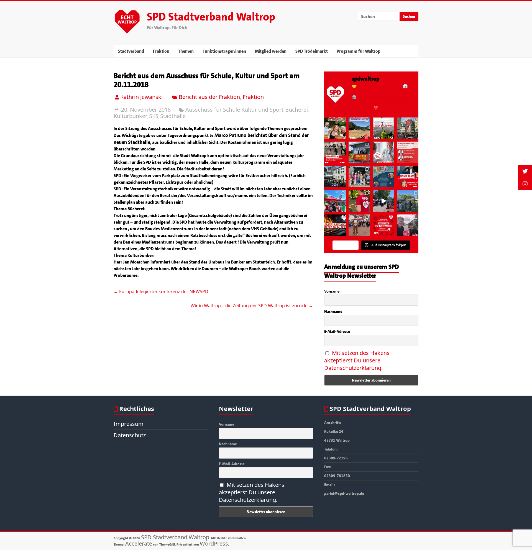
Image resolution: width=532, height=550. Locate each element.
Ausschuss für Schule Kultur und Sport (234, 109)
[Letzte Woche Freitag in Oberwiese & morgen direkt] (335, 225)
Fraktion (161, 51)
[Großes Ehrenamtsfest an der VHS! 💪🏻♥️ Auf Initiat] (335, 176)
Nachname (333, 311)
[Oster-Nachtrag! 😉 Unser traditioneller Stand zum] (359, 225)
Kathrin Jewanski (141, 97)
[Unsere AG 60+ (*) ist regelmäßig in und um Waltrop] (359, 176)
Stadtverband (131, 51)
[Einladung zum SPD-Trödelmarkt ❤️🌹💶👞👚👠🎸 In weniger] (383, 225)
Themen (186, 51)
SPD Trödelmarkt (311, 51)
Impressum (129, 424)
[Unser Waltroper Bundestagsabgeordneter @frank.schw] (383, 152)
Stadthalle (173, 116)
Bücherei (296, 109)
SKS (153, 116)
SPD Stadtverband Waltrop (211, 17)
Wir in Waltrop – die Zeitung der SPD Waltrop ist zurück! (252, 306)
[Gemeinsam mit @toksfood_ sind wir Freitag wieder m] (408, 128)
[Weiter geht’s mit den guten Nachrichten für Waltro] (359, 128)
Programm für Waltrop (358, 51)
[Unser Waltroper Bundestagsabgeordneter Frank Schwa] (408, 152)
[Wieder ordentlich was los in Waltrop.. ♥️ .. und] (359, 200)
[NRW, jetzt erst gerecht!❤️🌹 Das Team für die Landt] (408, 176)
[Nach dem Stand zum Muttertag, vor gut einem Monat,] (335, 200)
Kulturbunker (130, 116)
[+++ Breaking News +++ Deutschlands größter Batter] (383, 128)
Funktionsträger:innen (224, 51)
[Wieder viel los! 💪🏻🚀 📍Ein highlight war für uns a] (359, 152)
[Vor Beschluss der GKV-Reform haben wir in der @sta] (335, 152)
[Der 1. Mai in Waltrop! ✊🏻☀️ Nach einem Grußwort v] (383, 200)
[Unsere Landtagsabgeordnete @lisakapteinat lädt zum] (408, 225)
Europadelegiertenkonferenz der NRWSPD (161, 291)
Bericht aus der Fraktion (209, 97)
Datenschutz (130, 435)
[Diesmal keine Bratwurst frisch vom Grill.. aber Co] (383, 176)
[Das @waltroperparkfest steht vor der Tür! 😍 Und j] (335, 128)
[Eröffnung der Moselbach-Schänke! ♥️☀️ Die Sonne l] (408, 200)
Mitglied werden (271, 51)
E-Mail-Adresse (337, 331)
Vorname (331, 291)
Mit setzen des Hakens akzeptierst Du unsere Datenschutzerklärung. (357, 360)
